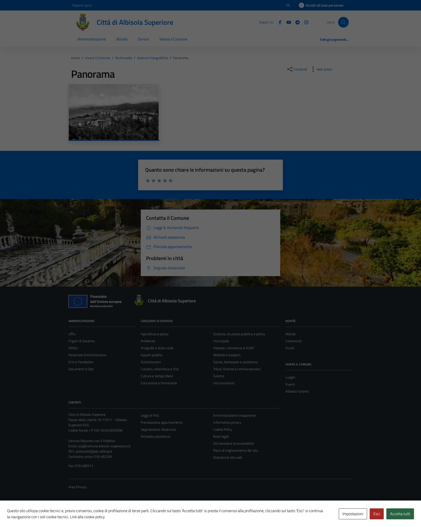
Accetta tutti (400, 514)
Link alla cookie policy (87, 517)
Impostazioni (353, 514)
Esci (376, 514)
